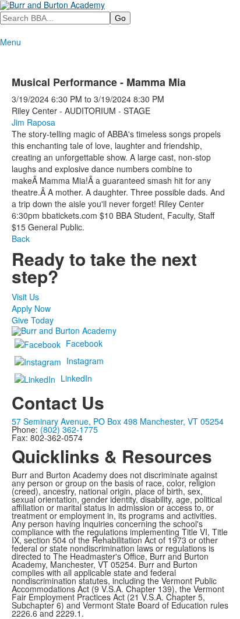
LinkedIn (76, 378)
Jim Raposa (33, 122)
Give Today (33, 320)
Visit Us (25, 297)
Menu (10, 42)
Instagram (85, 361)
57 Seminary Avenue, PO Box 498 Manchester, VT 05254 (118, 421)
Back (21, 238)
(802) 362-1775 (69, 429)
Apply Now (31, 308)
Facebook (84, 343)
